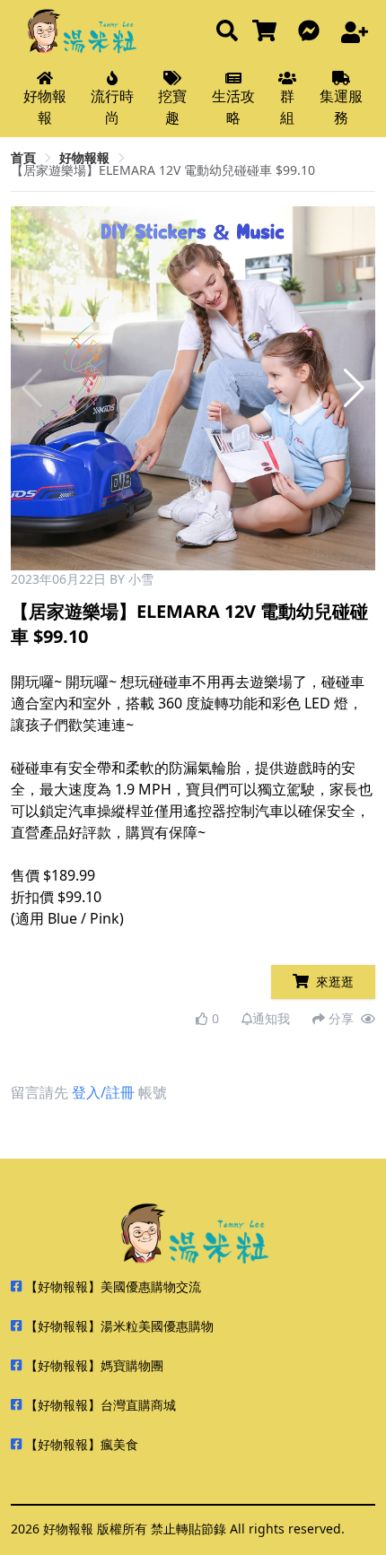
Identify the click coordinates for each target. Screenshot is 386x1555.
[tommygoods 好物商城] (268, 32)
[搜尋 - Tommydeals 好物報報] (227, 32)
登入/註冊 (103, 1092)
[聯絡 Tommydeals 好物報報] (312, 32)
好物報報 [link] (84, 157)
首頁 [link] (23, 157)
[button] (354, 388)
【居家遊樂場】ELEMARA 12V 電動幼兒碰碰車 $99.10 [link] (163, 169)
